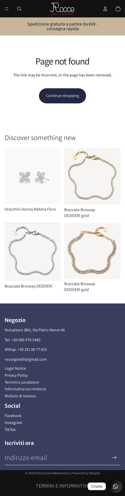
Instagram (13, 422)
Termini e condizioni (22, 382)
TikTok (10, 429)
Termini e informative (62, 485)
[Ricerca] (19, 8)
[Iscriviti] (114, 458)
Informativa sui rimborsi (25, 388)
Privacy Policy (16, 375)
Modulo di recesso (20, 395)
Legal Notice (15, 368)
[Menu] (6, 8)
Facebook (13, 415)
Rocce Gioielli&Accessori (53, 473)
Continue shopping (62, 95)
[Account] (105, 8)
